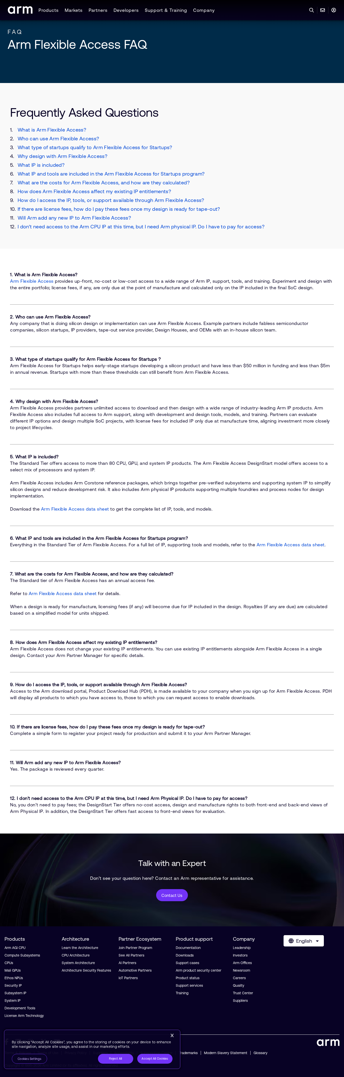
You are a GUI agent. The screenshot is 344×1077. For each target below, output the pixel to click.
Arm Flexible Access (32, 281)
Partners (98, 10)
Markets (74, 10)
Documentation (188, 948)
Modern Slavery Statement (225, 1053)
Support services (189, 985)
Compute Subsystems (22, 955)
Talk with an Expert (172, 863)
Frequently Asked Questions (84, 112)
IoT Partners (128, 978)
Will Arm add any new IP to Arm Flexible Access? (74, 218)
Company (204, 10)
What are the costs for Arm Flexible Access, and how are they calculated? (104, 182)
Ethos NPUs (14, 978)
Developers (126, 10)
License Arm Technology (24, 1016)
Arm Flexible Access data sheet (75, 509)
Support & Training (166, 10)
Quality (238, 985)
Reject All (115, 1058)
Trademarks (188, 1053)
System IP (12, 1001)
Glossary (260, 1053)
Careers (239, 978)
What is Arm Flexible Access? (52, 130)
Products (49, 10)
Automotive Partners (135, 970)
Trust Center (243, 993)
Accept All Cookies (155, 1058)
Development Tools (20, 1008)
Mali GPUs (13, 970)
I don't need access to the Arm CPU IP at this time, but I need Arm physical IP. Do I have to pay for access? (141, 226)
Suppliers (240, 1001)
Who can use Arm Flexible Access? (58, 138)
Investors (240, 955)
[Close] (172, 1035)
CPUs (9, 963)
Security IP (13, 985)
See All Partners (131, 955)
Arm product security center (198, 970)
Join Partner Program (135, 948)
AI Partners (127, 963)
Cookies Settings (29, 1059)
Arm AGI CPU (15, 948)
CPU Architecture (76, 955)
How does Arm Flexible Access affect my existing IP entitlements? (94, 191)
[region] (92, 1049)
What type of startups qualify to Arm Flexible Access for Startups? (95, 147)
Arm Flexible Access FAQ (77, 44)
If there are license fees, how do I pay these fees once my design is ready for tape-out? (119, 209)
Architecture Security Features (86, 970)
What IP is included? (41, 165)
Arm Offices (242, 963)
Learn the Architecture (80, 948)
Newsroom (241, 970)
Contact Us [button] (172, 895)
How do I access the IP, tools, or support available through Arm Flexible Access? (111, 200)
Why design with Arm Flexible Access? (62, 156)
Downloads (185, 955)
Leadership (242, 948)
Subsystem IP (15, 993)
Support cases (187, 963)
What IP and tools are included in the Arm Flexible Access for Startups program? (111, 174)
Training (182, 993)
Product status (187, 978)
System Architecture (78, 963)
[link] (20, 12)
